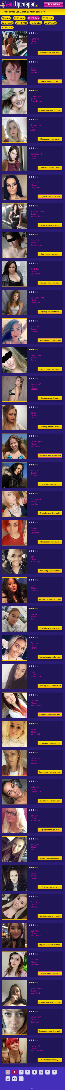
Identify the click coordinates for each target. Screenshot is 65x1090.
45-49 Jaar (35, 23)
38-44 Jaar (21, 23)
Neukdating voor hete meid (49, 571)
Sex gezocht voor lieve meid (49, 1031)
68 (14, 1079)
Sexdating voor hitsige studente (49, 398)
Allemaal (6, 18)
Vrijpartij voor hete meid (50, 427)
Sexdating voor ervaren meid (50, 686)
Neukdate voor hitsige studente (49, 974)
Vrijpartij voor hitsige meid (49, 830)
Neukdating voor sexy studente (49, 1060)
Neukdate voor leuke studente (50, 484)
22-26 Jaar (33, 18)
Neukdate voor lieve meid (49, 283)
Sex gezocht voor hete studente (49, 81)
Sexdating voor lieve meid (49, 513)
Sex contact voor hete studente (49, 254)
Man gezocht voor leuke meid (49, 139)
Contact (32, 1088)
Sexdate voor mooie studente (49, 887)
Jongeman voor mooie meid (49, 196)
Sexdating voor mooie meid (49, 858)
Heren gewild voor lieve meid (50, 340)
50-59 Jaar (50, 23)
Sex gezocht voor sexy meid (50, 599)
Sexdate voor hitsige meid (49, 168)
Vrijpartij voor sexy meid (50, 312)
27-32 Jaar (47, 18)
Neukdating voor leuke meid (49, 657)
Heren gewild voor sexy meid (50, 225)
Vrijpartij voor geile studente (49, 945)
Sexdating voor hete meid (49, 53)
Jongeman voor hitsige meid (49, 714)
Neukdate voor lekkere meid (49, 801)
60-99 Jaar (7, 27)
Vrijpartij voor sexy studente (49, 110)
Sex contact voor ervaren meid (49, 743)
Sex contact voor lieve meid (49, 772)
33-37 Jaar (7, 23)
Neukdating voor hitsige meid (50, 455)
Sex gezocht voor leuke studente (50, 369)
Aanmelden (54, 4)
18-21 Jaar (19, 18)
